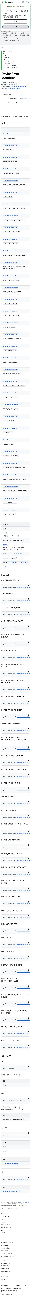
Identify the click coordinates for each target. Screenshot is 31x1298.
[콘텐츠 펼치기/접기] (11, 51)
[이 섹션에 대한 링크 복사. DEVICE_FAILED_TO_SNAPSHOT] (27, 769)
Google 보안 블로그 (6, 1248)
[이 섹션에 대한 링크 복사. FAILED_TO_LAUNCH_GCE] (23, 911)
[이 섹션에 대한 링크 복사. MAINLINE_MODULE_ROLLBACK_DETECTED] (11, 1013)
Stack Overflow (5, 1276)
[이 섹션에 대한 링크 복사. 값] (4, 1173)
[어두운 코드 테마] (29, 585)
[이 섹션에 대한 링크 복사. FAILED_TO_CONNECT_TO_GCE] (27, 867)
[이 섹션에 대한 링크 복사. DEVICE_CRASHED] (17, 651)
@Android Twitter (5, 1240)
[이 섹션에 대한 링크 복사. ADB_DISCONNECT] (18, 594)
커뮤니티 (12, 1285)
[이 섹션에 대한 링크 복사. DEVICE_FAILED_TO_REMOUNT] (27, 697)
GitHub (3, 1233)
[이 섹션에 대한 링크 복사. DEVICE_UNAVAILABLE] (20, 810)
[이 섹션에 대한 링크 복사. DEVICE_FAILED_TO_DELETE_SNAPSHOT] (11, 683)
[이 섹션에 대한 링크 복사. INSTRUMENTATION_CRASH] (24, 965)
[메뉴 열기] (2, 2)
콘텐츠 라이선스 (25, 1202)
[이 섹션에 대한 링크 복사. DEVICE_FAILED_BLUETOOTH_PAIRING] (9, 667)
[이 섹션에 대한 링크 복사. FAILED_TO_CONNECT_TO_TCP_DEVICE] (9, 883)
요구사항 (3, 1219)
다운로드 (3, 1222)
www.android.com (6, 1271)
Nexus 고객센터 (5, 1268)
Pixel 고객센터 (4, 1266)
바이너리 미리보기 (5, 1225)
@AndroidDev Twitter (7, 1242)
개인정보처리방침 (6, 1288)
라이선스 (24, 1285)
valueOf (5, 558)
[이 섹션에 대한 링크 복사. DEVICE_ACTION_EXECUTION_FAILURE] (9, 637)
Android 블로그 (5, 1245)
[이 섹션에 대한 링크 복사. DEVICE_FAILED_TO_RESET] (23, 710)
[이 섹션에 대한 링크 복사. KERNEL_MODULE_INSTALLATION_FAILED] (8, 997)
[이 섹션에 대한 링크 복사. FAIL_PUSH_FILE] (15, 952)
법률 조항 (18, 1285)
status (5, 544)
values (5, 566)
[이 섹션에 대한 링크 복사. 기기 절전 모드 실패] (16, 797)
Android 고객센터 (5, 1263)
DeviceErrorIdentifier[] (20, 562)
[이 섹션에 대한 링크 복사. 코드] (6, 1062)
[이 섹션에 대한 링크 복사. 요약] (6, 124)
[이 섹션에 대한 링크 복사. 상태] (6, 1094)
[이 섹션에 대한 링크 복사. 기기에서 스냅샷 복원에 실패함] (23, 724)
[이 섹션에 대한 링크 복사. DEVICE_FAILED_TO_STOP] (23, 783)
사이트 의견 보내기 (17, 1288)
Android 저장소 (5, 1216)
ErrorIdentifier (15, 88)
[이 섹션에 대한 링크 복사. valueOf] (9, 1128)
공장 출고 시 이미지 (6, 1227)
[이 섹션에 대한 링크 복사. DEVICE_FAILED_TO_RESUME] (25, 756)
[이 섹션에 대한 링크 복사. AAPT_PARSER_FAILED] (20, 580)
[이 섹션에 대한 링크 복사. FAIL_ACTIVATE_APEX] (19, 924)
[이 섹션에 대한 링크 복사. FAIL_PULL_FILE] (15, 938)
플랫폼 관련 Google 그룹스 (8, 1251)
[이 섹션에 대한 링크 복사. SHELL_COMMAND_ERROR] (24, 1027)
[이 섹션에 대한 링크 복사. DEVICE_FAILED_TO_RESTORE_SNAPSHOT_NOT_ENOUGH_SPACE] (3, 742)
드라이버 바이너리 (5, 1230)
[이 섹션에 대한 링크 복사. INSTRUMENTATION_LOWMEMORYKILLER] (19, 981)
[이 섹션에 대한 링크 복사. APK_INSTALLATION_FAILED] (24, 621)
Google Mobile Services (7, 1274)
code (4, 533)
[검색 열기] (20, 2)
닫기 (15, 21)
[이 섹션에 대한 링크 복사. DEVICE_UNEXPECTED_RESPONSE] (3, 826)
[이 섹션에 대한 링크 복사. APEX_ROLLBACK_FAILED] (23, 608)
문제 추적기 (4, 1279)
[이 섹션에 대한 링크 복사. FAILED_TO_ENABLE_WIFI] (22, 897)
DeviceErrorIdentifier (19, 86)
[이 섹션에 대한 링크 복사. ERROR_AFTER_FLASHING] (23, 854)
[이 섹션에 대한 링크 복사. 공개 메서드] (12, 1056)
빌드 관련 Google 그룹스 (7, 1253)
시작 (15, 27)
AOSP (2, 47)
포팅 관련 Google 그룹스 (7, 1256)
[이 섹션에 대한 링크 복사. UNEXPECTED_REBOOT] (21, 1040)
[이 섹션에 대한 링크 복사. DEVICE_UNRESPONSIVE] (22, 840)
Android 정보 (4, 1285)
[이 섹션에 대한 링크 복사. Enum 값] (10, 575)
